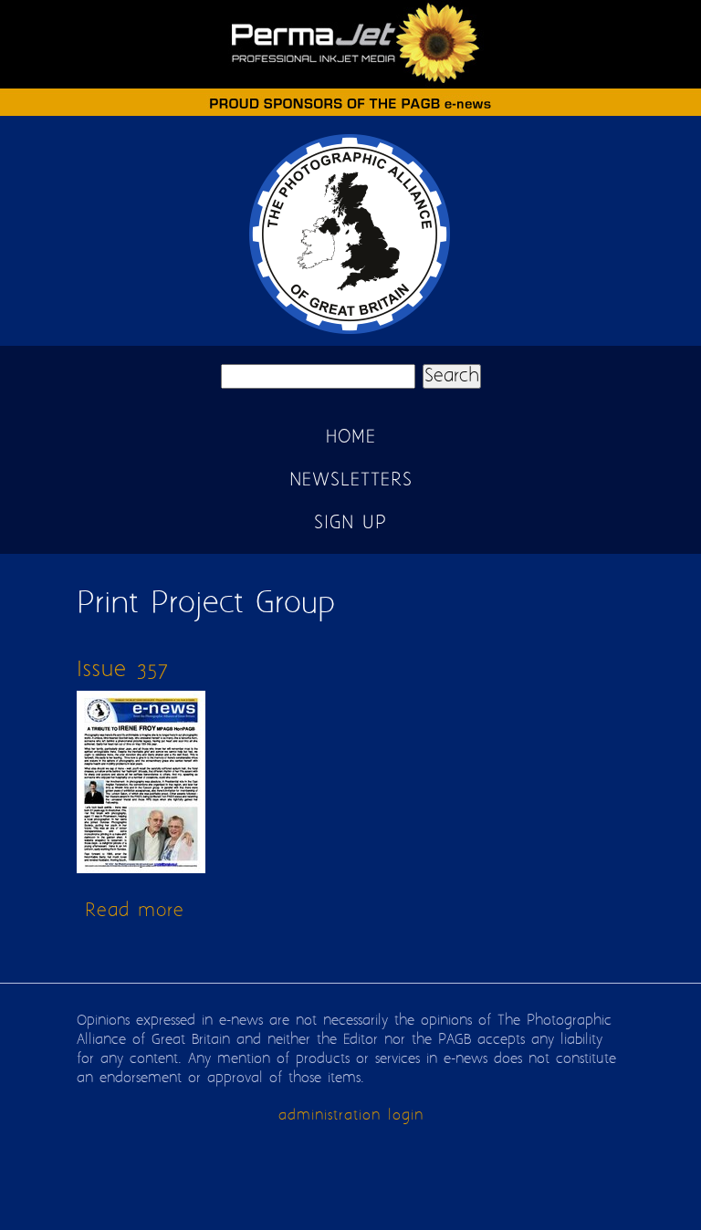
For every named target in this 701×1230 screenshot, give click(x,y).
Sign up (350, 523)
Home (351, 437)
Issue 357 (123, 670)
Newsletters (351, 480)
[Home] (350, 333)
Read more (134, 911)
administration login (351, 1115)
